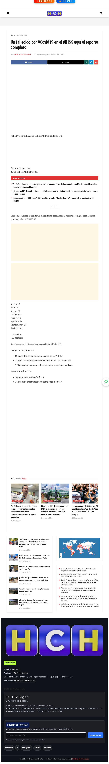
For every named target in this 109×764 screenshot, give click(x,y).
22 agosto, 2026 (17, 521)
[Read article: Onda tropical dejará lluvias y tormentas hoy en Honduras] (13, 591)
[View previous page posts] (52, 207)
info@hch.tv (15, 669)
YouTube (47, 748)
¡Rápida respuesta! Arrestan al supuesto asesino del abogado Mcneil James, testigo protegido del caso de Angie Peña (79, 598)
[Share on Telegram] (91, 62)
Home (13, 35)
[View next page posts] (57, 207)
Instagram (26, 748)
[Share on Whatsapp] (86, 62)
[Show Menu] (8, 13)
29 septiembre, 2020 (42, 55)
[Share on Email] (96, 62)
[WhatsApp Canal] (106, 382)
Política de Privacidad (80, 759)
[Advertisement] (54, 21)
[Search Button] (101, 13)
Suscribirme (95, 735)
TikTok (37, 748)
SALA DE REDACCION (22, 55)
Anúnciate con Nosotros (24, 680)
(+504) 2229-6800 (20, 673)
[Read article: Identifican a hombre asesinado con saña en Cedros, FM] (13, 568)
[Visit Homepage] (54, 13)
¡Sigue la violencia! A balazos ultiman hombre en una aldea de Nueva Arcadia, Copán (34, 602)
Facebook (9, 748)
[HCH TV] (54, 640)
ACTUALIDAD (22, 35)
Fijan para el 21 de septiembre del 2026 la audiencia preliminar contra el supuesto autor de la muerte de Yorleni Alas (78, 590)
